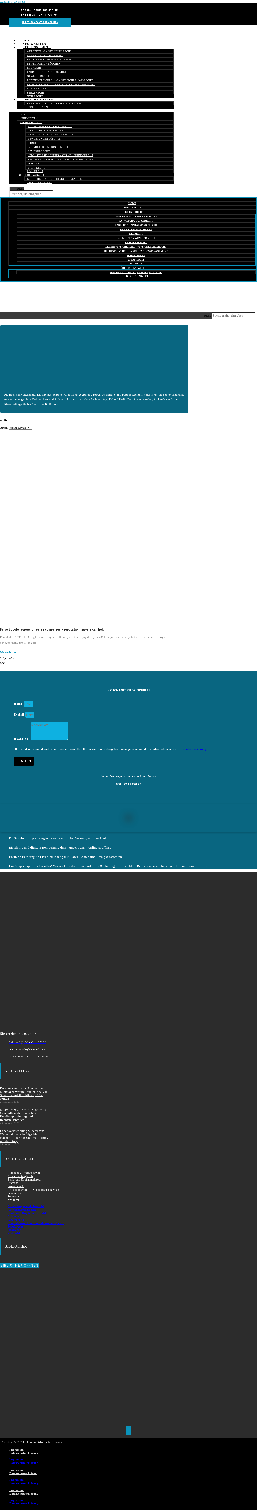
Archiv (4, 427)
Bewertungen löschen (44, 63)
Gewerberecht (38, 76)
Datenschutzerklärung (191, 749)
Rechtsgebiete (37, 47)
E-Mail (19, 714)
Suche (20, 188)
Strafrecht (36, 167)
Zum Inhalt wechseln (12, 1)
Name (19, 704)
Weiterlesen (8, 652)
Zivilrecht (35, 171)
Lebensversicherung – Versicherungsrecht (60, 80)
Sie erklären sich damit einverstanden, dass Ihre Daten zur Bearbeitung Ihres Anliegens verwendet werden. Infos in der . (113, 749)
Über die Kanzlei (39, 99)
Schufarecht (36, 88)
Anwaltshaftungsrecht (45, 55)
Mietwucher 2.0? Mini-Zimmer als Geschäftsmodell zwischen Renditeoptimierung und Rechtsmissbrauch (23, 1114)
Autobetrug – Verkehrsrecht (49, 51)
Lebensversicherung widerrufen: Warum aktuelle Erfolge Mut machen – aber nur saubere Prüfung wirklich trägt (24, 1136)
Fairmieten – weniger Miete (47, 72)
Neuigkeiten (29, 118)
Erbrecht (34, 67)
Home (23, 114)
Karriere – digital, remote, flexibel (54, 103)
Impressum (16, 1449)
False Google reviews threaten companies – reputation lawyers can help (52, 629)
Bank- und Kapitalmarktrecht (50, 59)
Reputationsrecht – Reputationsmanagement (61, 84)
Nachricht (22, 739)
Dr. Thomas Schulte (34, 1442)
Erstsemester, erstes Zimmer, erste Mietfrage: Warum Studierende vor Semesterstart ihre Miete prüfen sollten (23, 1093)
